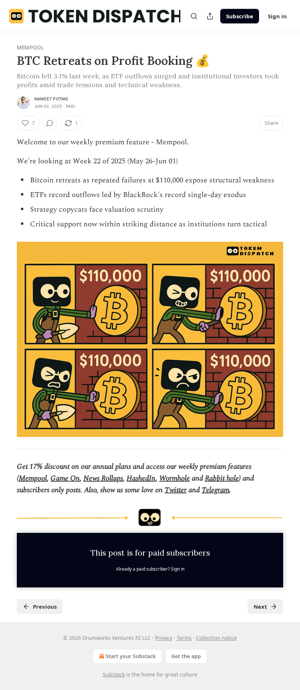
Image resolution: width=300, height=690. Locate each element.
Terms (184, 637)
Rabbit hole (222, 478)
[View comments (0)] (49, 123)
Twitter (176, 490)
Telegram (215, 490)
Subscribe (239, 16)
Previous (45, 606)
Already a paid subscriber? (150, 569)
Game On (65, 478)
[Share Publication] (210, 16)
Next (260, 606)
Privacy (163, 637)
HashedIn (141, 478)
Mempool (30, 47)
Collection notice (216, 637)
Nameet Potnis (51, 98)
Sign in (277, 16)
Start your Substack (131, 656)
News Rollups (103, 478)
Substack (114, 674)
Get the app (186, 656)
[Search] (194, 16)
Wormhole (174, 478)
